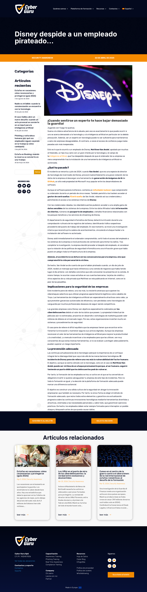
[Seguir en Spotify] (29, 191)
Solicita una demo (104, 421)
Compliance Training (54, 565)
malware (102, 190)
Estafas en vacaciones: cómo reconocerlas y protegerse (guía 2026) (25, 93)
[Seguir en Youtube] (24, 186)
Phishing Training (52, 559)
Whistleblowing (83, 573)
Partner (49, 579)
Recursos (100, 9)
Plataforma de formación (81, 9)
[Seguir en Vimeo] (29, 186)
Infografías (81, 562)
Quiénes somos (59, 9)
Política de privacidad (85, 568)
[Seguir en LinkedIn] (19, 186)
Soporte (18, 571)
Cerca (37, 172)
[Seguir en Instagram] (19, 191)
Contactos (113, 9)
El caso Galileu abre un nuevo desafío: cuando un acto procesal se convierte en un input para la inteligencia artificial (27, 122)
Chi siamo (49, 573)
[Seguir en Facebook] (24, 191)
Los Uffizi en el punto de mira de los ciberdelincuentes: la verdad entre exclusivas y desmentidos (72, 474)
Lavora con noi (51, 576)
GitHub (51, 181)
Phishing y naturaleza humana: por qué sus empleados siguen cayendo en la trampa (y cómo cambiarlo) (27, 141)
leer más (21, 515)
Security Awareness (34, 479)
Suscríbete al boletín (121, 575)
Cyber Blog (81, 559)
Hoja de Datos (82, 556)
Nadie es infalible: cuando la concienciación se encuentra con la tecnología (28, 106)
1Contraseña (76, 196)
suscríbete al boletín (42, 421)
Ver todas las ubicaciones (25, 561)
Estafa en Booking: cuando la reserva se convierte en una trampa (27, 157)
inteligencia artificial (58, 156)
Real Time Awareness (54, 562)
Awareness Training (53, 556)
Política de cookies (84, 571)
